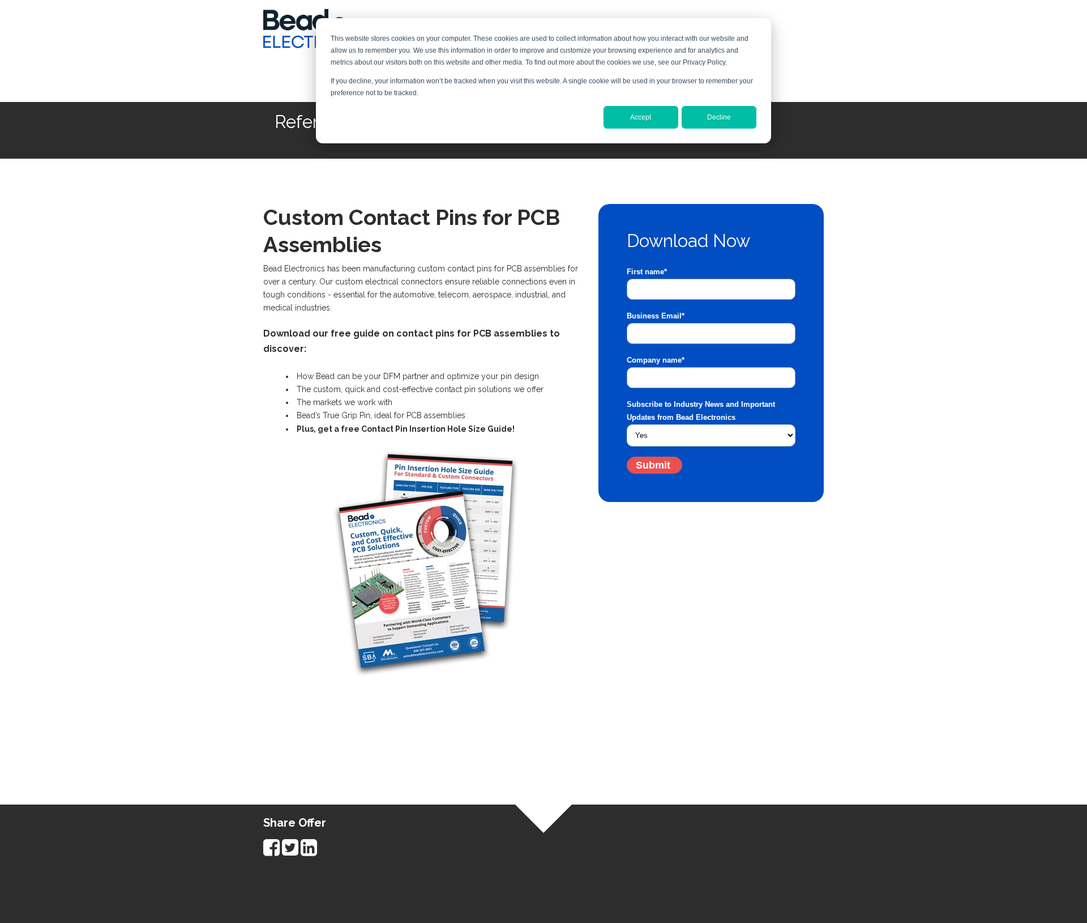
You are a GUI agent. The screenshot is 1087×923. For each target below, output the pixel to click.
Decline (719, 117)
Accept (640, 117)
